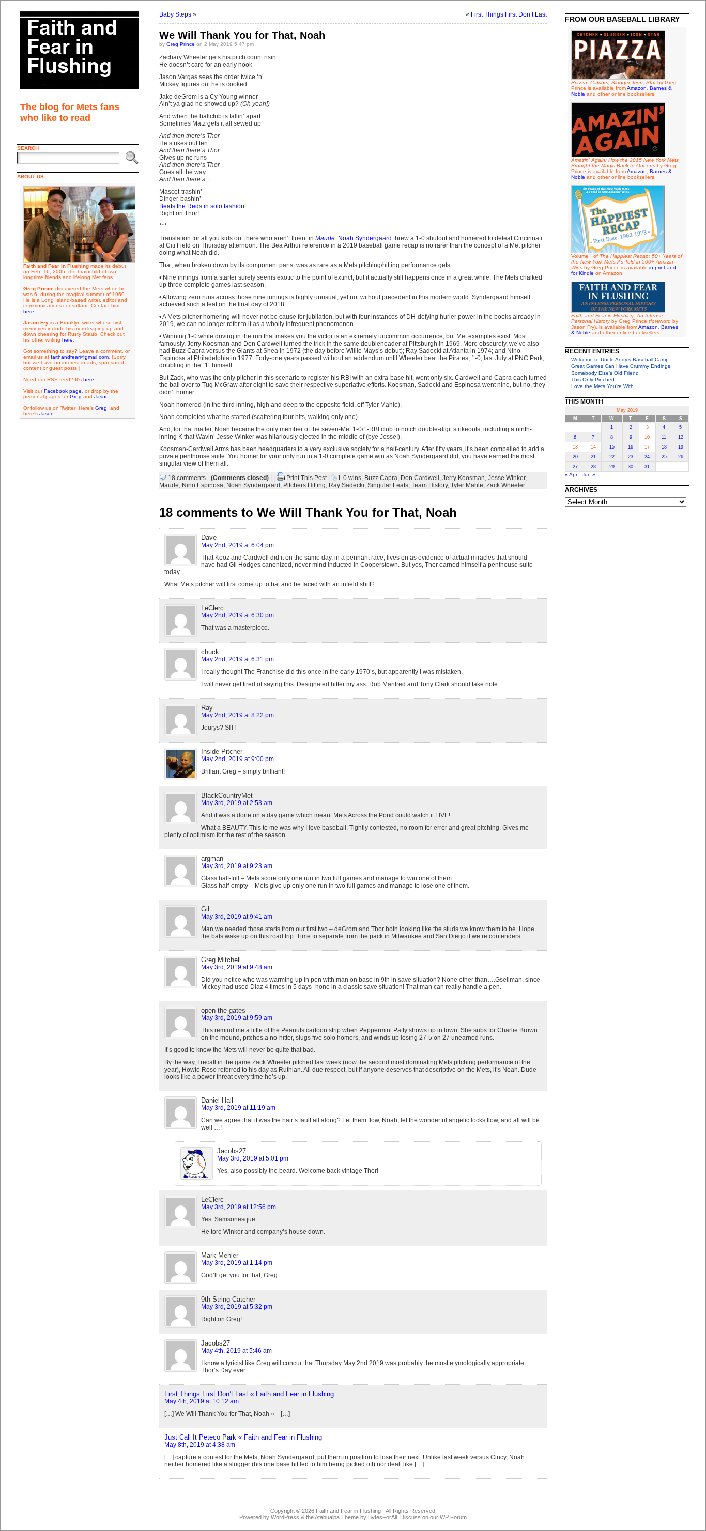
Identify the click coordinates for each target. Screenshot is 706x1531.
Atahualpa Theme (337, 1517)
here (28, 311)
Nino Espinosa (202, 485)
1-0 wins (349, 478)
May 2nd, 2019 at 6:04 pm (237, 545)
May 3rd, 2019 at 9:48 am (236, 967)
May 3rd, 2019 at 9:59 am (236, 1018)
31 (647, 466)
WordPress (285, 1517)
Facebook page (63, 391)
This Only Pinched (593, 379)
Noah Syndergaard (365, 238)
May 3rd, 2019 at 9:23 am (236, 866)
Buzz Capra (380, 478)
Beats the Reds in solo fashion (201, 206)
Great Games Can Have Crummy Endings (620, 366)
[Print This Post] (281, 478)
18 (664, 447)
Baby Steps (175, 14)
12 (680, 437)
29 (612, 466)
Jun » (588, 474)
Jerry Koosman (463, 478)
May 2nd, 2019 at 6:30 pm (237, 615)
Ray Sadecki (346, 485)
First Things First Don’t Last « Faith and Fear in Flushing (249, 1394)
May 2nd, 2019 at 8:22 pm (237, 715)
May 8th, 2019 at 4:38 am (199, 1444)
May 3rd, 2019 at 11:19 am (238, 1107)
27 (575, 466)
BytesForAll (382, 1517)
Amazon (637, 88)
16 (630, 447)
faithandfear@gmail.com (80, 357)
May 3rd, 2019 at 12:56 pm (238, 1207)
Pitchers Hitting (304, 485)
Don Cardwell (420, 478)
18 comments (187, 478)
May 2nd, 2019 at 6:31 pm (237, 659)
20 (575, 456)
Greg (76, 396)
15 (612, 447)
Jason (101, 396)
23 (630, 456)
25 (664, 456)
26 (680, 456)
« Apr (571, 474)
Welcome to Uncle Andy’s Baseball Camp (620, 359)
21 (593, 456)
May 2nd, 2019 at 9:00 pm (237, 759)
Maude (325, 238)
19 (680, 447)
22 (612, 456)
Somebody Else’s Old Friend (605, 373)
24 (647, 456)
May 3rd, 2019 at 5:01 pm (252, 1158)
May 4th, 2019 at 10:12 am (201, 1401)
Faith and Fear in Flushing (348, 1511)
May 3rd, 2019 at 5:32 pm (236, 1306)
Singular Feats (387, 485)
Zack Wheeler (505, 485)
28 (593, 466)
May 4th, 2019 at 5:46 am (236, 1350)
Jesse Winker (506, 478)
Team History (429, 485)
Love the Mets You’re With (602, 386)
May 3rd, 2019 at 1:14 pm (236, 1262)
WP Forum (453, 1517)
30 (630, 466)
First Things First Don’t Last (509, 14)
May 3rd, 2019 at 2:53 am (236, 803)
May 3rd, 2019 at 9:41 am (236, 916)
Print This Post (306, 478)
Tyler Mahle (467, 485)
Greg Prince (180, 44)
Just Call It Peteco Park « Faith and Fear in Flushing (243, 1437)
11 (664, 437)
